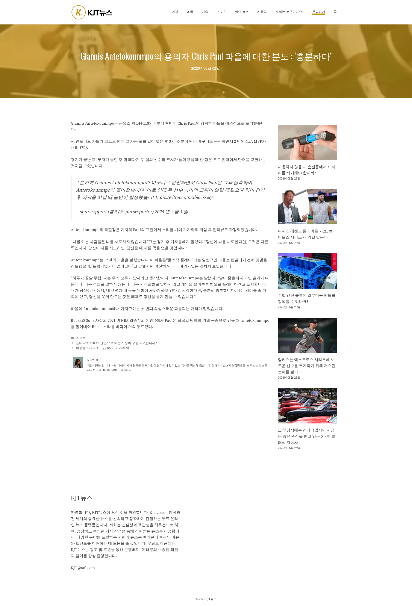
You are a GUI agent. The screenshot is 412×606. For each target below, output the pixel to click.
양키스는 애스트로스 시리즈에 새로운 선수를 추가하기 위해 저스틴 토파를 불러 (306, 366)
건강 (175, 12)
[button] (335, 12)
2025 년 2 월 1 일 (171, 212)
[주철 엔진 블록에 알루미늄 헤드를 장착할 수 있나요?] (307, 285)
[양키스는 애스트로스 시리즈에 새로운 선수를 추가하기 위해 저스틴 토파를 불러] (307, 349)
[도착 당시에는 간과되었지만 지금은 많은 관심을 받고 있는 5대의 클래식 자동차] (307, 420)
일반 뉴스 (242, 12)
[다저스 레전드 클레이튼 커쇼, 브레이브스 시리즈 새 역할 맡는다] (307, 221)
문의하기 (318, 12)
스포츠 (221, 12)
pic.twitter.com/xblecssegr (186, 197)
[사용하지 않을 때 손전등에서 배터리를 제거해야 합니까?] (307, 156)
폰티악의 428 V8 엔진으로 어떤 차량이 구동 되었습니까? (116, 343)
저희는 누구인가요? (290, 12)
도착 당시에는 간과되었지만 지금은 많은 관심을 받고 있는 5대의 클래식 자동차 (306, 436)
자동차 (262, 12)
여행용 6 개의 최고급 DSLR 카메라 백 (102, 348)
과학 (190, 12)
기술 (205, 12)
